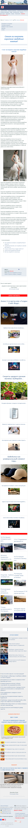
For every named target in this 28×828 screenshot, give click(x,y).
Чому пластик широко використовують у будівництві (16, 644)
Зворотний (4, 812)
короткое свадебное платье (14, 272)
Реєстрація (12, 289)
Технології (17, 13)
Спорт (12, 13)
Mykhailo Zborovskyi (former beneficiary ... (14, 328)
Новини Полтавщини (22, 10)
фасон (10, 274)
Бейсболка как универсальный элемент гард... (14, 458)
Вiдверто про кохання (7, 26)
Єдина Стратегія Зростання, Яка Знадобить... (14, 501)
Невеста (7, 274)
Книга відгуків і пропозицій (21, 815)
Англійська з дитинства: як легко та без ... (14, 344)
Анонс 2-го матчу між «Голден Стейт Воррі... (14, 302)
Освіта (21, 12)
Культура (2, 13)
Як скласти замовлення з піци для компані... (15, 742)
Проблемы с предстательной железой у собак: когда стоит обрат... (18, 650)
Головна (6, 20)
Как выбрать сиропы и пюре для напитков (15, 752)
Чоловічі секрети (6, 25)
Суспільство (16, 12)
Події (11, 12)
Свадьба (19, 274)
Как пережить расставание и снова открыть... (14, 440)
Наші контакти (4, 805)
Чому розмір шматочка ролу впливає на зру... (16, 759)
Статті (10, 20)
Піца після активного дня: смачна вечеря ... (15, 755)
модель (14, 274)
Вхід (17, 289)
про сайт (9, 813)
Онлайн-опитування (20, 813)
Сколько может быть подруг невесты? (14, 248)
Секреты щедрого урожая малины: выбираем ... (14, 377)
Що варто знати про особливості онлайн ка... (14, 360)
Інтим (3, 29)
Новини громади (5, 12)
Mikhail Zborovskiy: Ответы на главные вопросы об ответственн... (18, 655)
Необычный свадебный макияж (12, 250)
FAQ (16, 816)
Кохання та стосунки (7, 23)
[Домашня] (2, 8)
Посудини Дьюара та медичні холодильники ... (14, 403)
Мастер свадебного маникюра (12, 252)
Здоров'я (8, 13)
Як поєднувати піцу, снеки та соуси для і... (15, 749)
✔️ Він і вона (16, 20)
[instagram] (5, 820)
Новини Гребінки (12, 10)
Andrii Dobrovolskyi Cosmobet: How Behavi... (14, 517)
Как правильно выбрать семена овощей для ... (14, 485)
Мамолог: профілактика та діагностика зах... (14, 424)
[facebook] (1, 820)
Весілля (3, 28)
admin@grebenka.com (7, 808)
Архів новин (4, 10)
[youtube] (3, 820)
